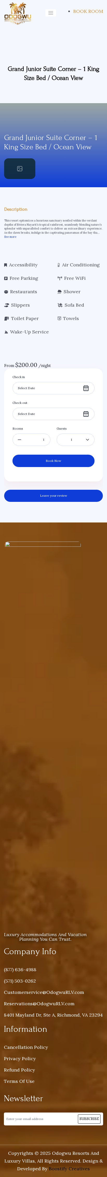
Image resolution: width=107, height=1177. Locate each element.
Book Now (53, 461)
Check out (19, 403)
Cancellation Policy (26, 1047)
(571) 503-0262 (20, 981)
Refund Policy (19, 1070)
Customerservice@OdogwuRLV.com (44, 992)
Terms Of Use (19, 1081)
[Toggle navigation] (50, 13)
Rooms (17, 428)
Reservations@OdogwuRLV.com (39, 1004)
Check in (18, 377)
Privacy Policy (20, 1058)
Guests (62, 428)
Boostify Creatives (69, 1169)
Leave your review (53, 495)
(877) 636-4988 (20, 969)
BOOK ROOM (88, 11)
